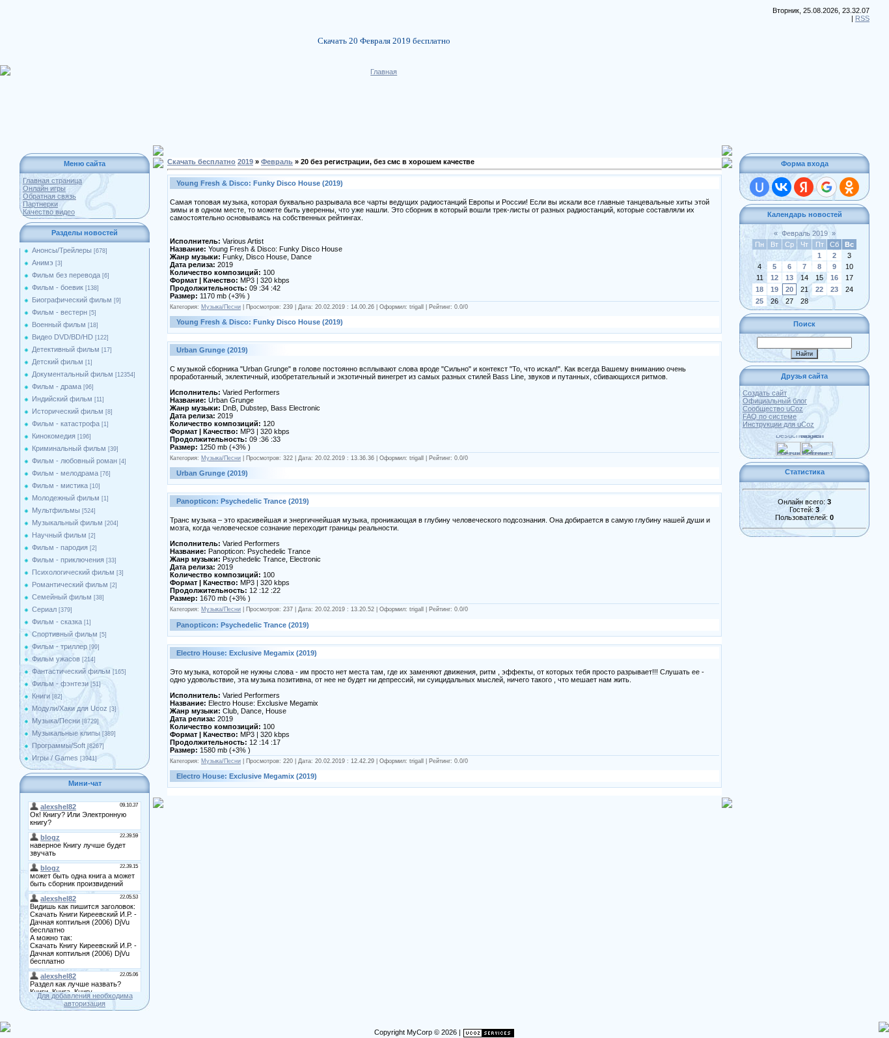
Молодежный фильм (66, 498)
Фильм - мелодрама (65, 473)
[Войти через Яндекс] (804, 187)
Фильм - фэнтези (60, 683)
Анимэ (42, 263)
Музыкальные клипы (66, 733)
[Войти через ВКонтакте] (781, 187)
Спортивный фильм (65, 634)
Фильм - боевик (57, 287)
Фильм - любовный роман (74, 461)
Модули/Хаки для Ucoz (69, 708)
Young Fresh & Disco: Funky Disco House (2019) (259, 183)
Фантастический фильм (71, 671)
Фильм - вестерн (59, 312)
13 (789, 277)
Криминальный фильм (69, 448)
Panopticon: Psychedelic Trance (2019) (242, 501)
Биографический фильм (72, 300)
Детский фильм (57, 362)
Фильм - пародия (60, 547)
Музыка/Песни (56, 721)
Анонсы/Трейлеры (62, 250)
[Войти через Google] (826, 187)
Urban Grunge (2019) (212, 350)
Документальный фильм (72, 374)
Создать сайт (765, 393)
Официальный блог (775, 401)
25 (759, 301)
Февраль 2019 (805, 233)
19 (774, 289)
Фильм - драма (56, 386)
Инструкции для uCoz (778, 424)
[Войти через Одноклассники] (849, 187)
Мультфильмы (56, 510)
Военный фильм (59, 324)
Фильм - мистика (60, 485)
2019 (245, 162)
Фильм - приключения (68, 560)
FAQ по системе (770, 416)
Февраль (277, 162)
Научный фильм (59, 535)
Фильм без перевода (66, 275)
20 (789, 289)
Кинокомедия (53, 436)
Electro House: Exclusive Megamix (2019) (246, 653)
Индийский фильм (62, 399)
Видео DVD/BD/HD (62, 337)
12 (774, 277)
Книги (41, 696)
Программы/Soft (58, 745)
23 (834, 289)
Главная (383, 72)
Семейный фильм (62, 597)
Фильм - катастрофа (66, 423)
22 (819, 289)
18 (759, 289)
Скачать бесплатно (201, 162)
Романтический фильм (70, 584)
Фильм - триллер (59, 646)
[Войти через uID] (759, 187)
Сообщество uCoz (773, 408)
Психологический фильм (73, 572)
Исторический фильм (67, 411)
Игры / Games (55, 758)
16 (834, 277)
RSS (862, 18)
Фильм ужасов (56, 659)
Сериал (44, 609)
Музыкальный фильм (67, 522)
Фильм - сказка (57, 622)
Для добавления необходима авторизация (85, 999)
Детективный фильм (66, 349)
